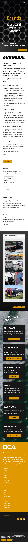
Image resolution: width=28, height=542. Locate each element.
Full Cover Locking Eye (9, 182)
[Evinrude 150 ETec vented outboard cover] (18, 266)
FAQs (5, 492)
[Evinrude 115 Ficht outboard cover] (9, 266)
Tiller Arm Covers (8, 184)
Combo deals (13, 398)
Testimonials (7, 496)
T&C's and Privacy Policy (19, 535)
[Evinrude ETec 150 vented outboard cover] (10, 278)
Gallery (5, 494)
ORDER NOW (7, 161)
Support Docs (7, 498)
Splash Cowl (7, 470)
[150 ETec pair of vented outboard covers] (14, 247)
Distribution (6, 501)
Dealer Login (7, 503)
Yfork (5, 187)
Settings (15, 539)
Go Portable (13, 417)
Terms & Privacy (7, 505)
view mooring (13, 376)
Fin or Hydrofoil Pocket (9, 178)
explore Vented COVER (13, 358)
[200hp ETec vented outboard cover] (7, 256)
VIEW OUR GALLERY (18, 306)
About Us (6, 500)
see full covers (13, 339)
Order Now (21, 50)
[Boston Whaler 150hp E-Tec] (16, 256)
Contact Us (6, 507)
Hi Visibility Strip (7, 180)
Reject (9, 539)
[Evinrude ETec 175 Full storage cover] (19, 278)
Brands (5, 485)
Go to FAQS (5, 224)
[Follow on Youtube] (18, 519)
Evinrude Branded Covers (11, 238)
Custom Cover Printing (9, 176)
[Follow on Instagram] (21, 519)
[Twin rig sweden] (14, 292)
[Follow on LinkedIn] (24, 519)
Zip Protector (7, 189)
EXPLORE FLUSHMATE (13, 435)
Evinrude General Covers (11, 235)
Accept (4, 539)
